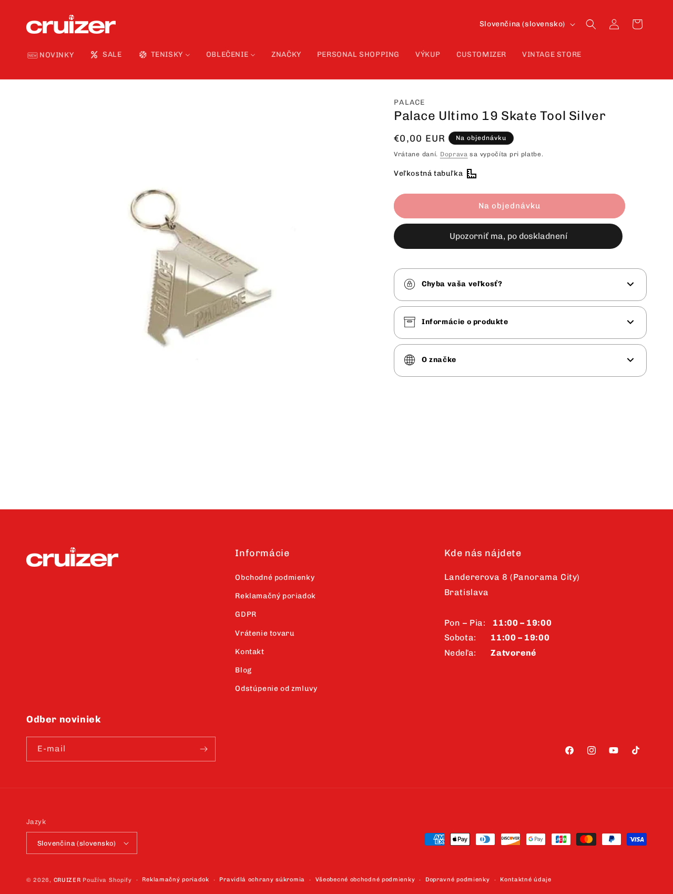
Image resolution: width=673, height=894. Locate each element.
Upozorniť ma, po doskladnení (508, 235)
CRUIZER (67, 880)
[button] (591, 24)
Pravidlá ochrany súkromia (262, 879)
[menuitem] (50, 55)
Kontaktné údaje (526, 879)
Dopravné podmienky (457, 879)
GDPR (245, 614)
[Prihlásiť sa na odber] (203, 749)
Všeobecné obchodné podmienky (365, 879)
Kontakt (249, 651)
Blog (243, 670)
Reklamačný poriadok (275, 595)
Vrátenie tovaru (264, 633)
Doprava (454, 153)
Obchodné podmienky (274, 577)
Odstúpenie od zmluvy (276, 688)
